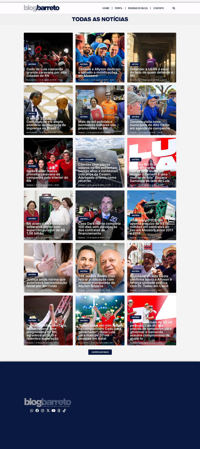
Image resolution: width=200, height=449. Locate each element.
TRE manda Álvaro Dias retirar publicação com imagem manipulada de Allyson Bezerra (96, 281)
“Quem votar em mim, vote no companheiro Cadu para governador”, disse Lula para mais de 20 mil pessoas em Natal (99, 331)
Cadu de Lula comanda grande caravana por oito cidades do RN (47, 72)
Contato (158, 8)
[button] (173, 8)
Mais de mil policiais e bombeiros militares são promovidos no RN (97, 125)
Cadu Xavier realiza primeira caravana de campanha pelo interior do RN (47, 176)
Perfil (118, 8)
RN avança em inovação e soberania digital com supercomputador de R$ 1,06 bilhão (47, 228)
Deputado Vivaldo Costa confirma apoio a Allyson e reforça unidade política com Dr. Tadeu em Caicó (151, 281)
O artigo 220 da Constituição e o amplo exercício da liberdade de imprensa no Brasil (46, 123)
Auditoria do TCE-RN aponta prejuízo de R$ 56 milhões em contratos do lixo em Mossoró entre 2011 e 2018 (151, 226)
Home (106, 8)
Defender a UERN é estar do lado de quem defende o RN (151, 72)
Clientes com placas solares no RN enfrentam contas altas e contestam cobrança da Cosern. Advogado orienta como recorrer (98, 172)
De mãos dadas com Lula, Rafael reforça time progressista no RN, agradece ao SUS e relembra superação (47, 331)
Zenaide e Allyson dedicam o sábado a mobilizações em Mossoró (99, 72)
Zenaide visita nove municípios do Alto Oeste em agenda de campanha (150, 125)
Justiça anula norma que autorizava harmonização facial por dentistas (47, 282)
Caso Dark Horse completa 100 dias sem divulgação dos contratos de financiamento (99, 228)
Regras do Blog (138, 8)
